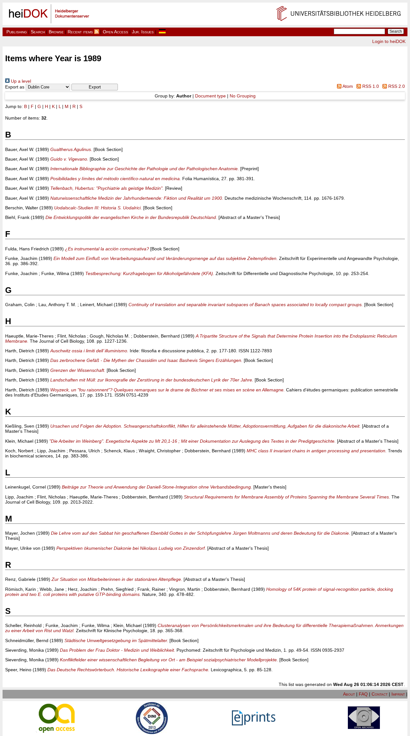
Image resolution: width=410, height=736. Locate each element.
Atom (347, 86)
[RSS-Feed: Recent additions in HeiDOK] (96, 31)
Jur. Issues (143, 31)
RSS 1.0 (370, 86)
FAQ (363, 694)
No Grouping (243, 95)
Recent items (80, 31)
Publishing (16, 31)
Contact (380, 694)
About (349, 694)
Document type (210, 95)
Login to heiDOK (389, 41)
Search (38, 31)
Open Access (115, 31)
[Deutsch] (162, 31)
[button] (94, 87)
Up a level (20, 81)
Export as (14, 86)
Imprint (398, 694)
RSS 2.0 (396, 86)
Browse (56, 31)
